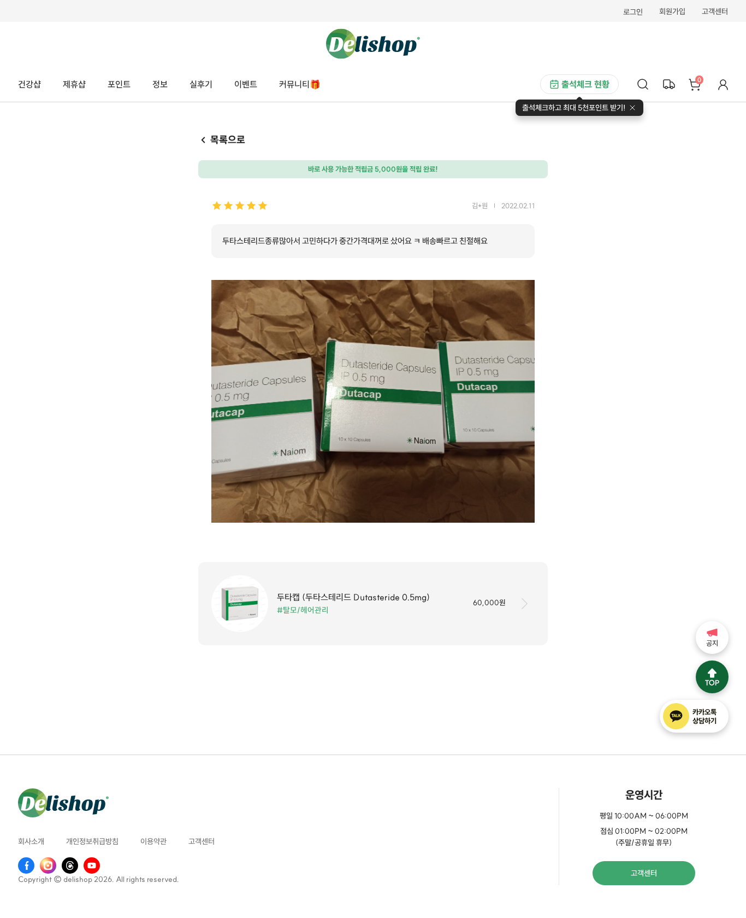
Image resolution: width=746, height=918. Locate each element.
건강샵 (29, 84)
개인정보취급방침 (92, 841)
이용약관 (153, 841)
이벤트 (245, 84)
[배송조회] (669, 84)
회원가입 (672, 12)
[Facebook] (26, 865)
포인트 (119, 84)
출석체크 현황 (585, 84)
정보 (160, 84)
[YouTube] (92, 865)
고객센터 (715, 12)
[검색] (642, 84)
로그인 (633, 12)
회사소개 (31, 841)
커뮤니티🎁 (300, 84)
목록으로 (227, 139)
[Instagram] (48, 865)
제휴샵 (74, 84)
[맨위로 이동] (712, 676)
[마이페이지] (723, 84)
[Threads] (70, 865)
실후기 (201, 84)
